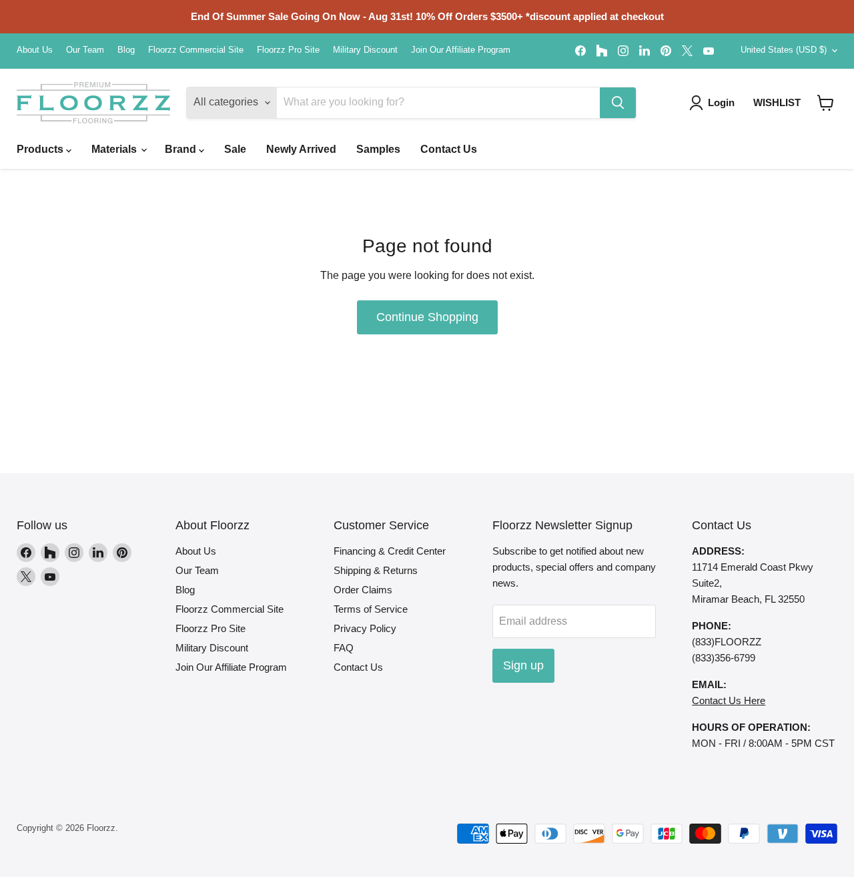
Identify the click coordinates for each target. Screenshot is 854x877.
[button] (826, 102)
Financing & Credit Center (390, 551)
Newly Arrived (301, 149)
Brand (182, 149)
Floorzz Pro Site (288, 50)
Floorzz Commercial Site (196, 50)
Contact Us (448, 149)
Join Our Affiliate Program (460, 50)
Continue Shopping (427, 317)
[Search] (618, 102)
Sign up (523, 665)
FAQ (344, 647)
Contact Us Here (728, 700)
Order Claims (363, 589)
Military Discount (365, 50)
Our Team (85, 50)
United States (784, 50)
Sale (235, 149)
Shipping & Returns (376, 570)
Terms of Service (371, 609)
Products (41, 149)
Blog (126, 50)
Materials (115, 149)
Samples (378, 149)
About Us (35, 50)
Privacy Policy (365, 628)
